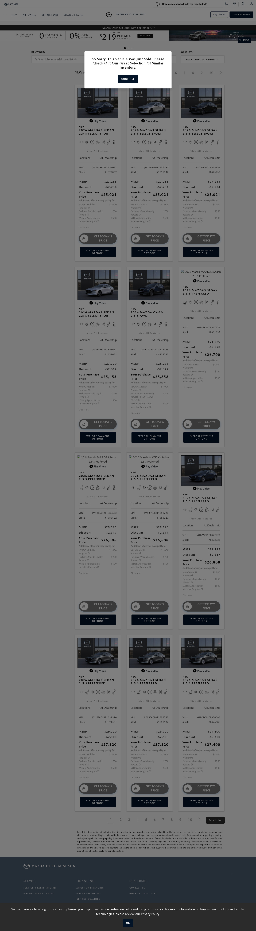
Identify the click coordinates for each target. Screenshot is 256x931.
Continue (128, 79)
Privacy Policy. (150, 914)
